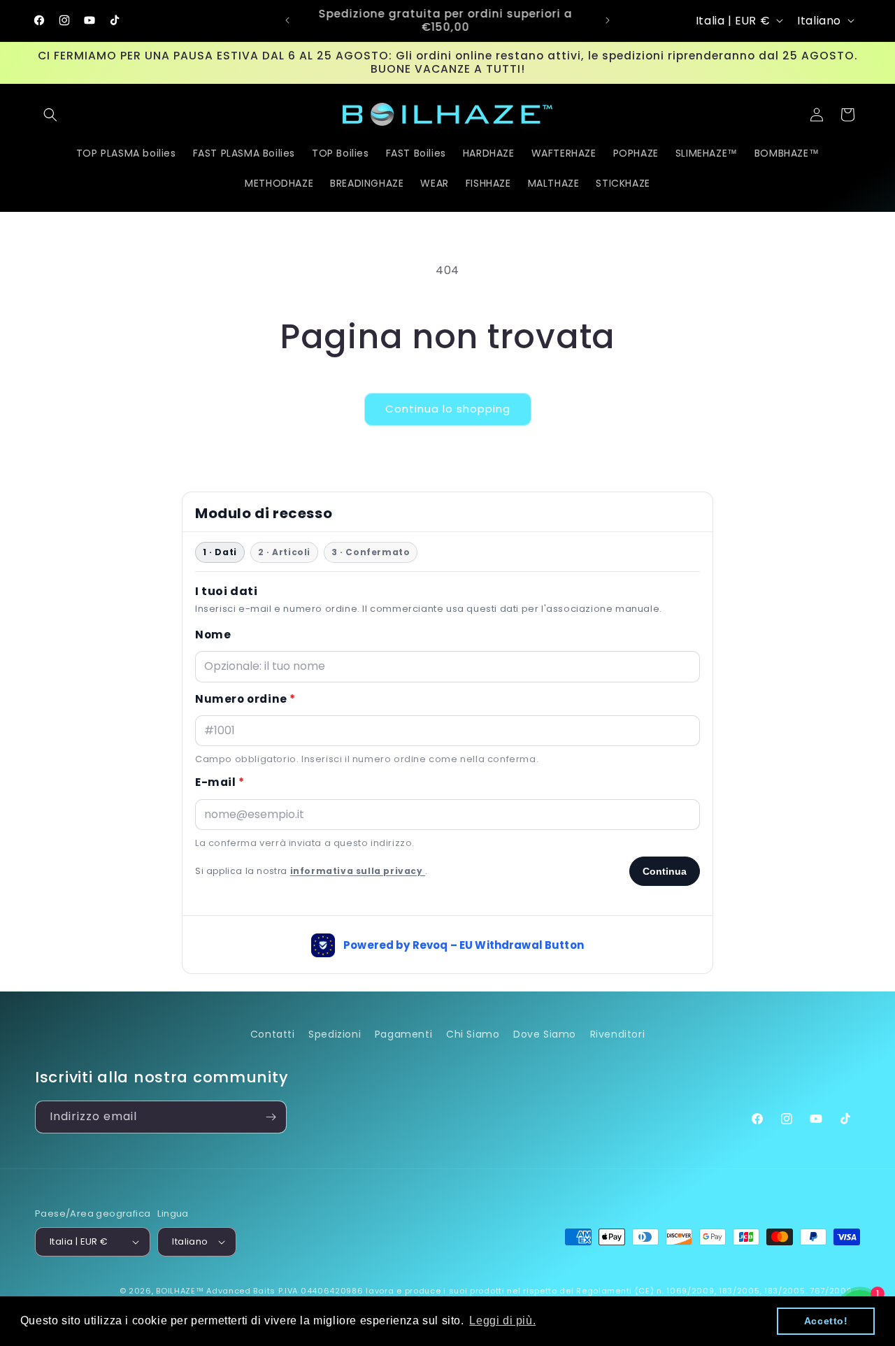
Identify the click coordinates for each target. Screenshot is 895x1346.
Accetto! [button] (826, 1320)
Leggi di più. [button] (502, 1320)
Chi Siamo (472, 1034)
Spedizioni (334, 1034)
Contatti (272, 1034)
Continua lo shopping (447, 408)
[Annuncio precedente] (287, 20)
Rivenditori (617, 1034)
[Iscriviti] (270, 1117)
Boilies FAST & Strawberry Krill (163, 1293)
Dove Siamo (544, 1034)
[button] (50, 114)
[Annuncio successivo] (607, 20)
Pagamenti (403, 1034)
